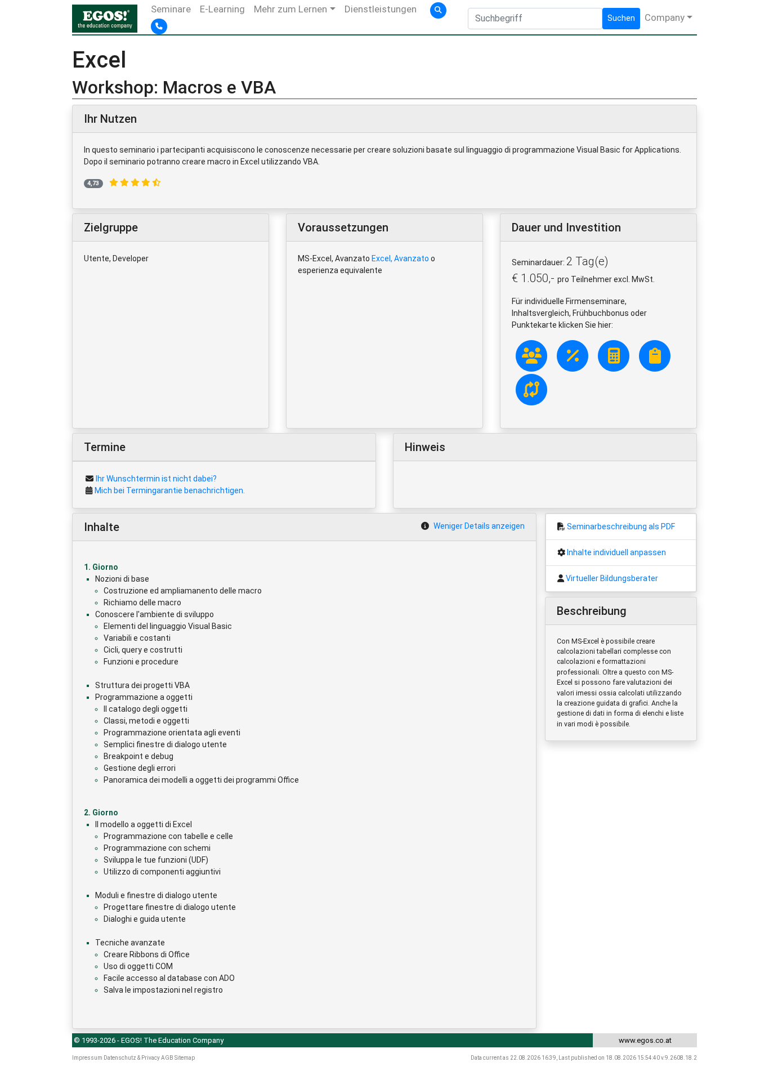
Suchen (621, 18)
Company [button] (665, 17)
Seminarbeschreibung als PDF (621, 526)
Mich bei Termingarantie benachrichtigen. (170, 490)
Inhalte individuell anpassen (616, 552)
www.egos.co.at (645, 1040)
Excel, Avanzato (400, 258)
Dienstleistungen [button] (381, 9)
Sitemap (185, 1058)
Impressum (87, 1058)
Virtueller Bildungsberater (612, 578)
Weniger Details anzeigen (479, 525)
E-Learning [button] (222, 9)
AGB (167, 1058)
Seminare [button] (171, 9)
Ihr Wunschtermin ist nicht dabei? (156, 478)
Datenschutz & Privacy (132, 1058)
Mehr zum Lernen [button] (290, 9)
